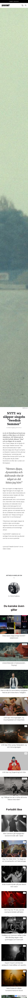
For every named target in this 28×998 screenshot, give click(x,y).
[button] (22, 5)
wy (14, 577)
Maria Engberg (11, 427)
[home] (6, 5)
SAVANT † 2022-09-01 (14, 1)
